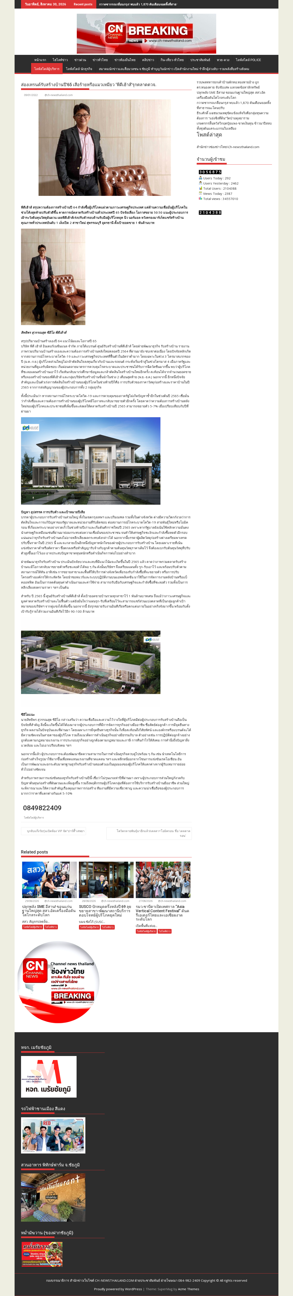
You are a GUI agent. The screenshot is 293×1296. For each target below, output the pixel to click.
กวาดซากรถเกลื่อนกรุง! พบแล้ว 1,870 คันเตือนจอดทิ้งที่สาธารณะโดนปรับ (147, 4)
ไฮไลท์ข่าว (60, 60)
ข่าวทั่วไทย (100, 60)
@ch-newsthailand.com (59, 95)
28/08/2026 (88, 901)
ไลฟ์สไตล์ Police (248, 60)
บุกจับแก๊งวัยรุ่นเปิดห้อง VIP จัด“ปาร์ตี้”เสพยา (56, 831)
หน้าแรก (40, 60)
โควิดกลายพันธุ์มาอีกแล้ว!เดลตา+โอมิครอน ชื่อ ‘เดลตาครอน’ (153, 833)
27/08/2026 (145, 901)
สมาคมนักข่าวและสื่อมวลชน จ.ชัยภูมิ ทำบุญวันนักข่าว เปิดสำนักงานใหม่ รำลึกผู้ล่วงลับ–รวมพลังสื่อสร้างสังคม (174, 69)
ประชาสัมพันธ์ (200, 60)
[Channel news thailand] (146, 52)
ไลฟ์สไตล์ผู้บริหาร (46, 69)
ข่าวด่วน (80, 60)
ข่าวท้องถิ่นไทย (125, 60)
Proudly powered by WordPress (118, 1289)
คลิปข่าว (148, 60)
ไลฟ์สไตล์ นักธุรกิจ (79, 69)
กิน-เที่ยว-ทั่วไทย (172, 60)
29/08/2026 (31, 901)
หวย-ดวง (223, 60)
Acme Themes (188, 1289)
